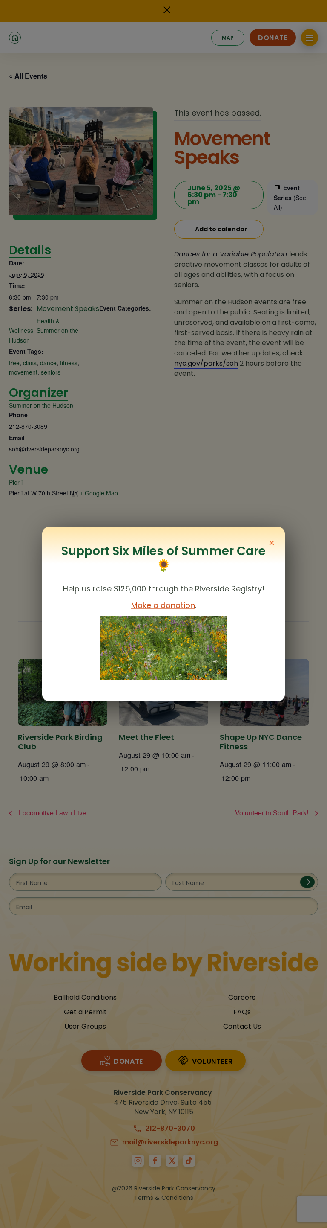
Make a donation (163, 605)
